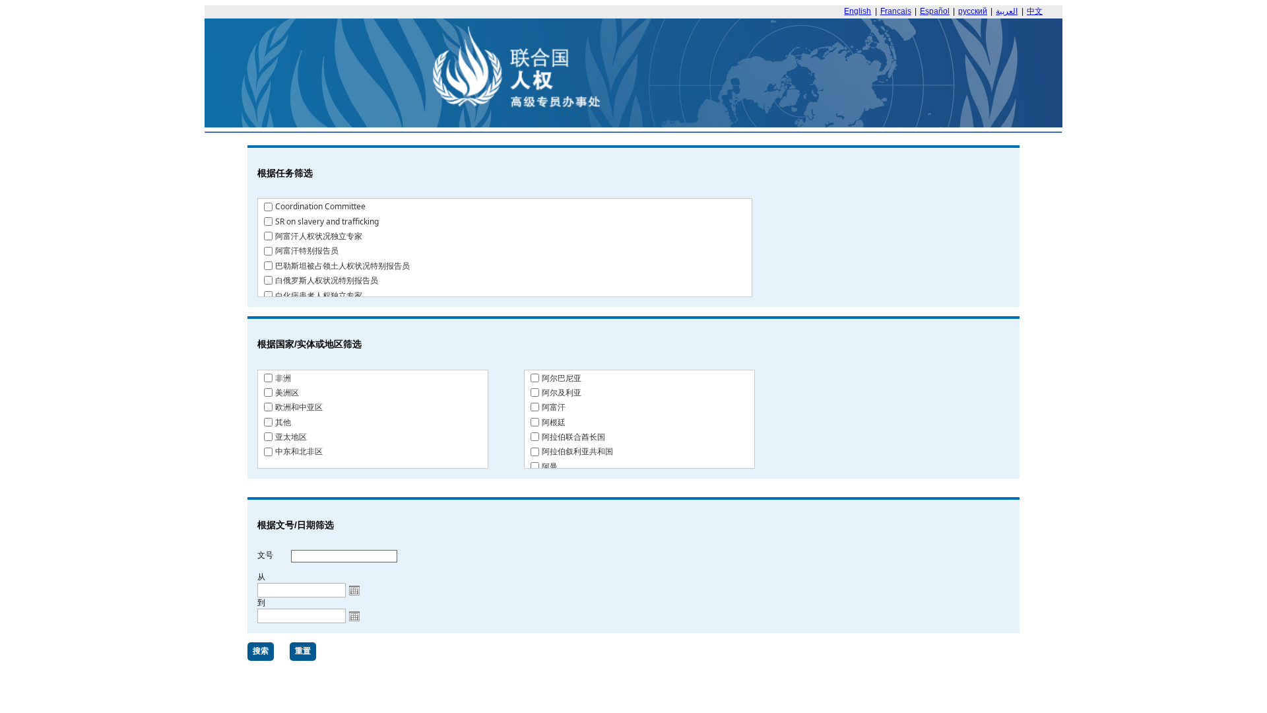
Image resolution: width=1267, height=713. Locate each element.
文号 (265, 555)
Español (935, 11)
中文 (1035, 11)
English (857, 11)
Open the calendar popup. (354, 590)
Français (895, 11)
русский (972, 11)
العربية (1007, 11)
